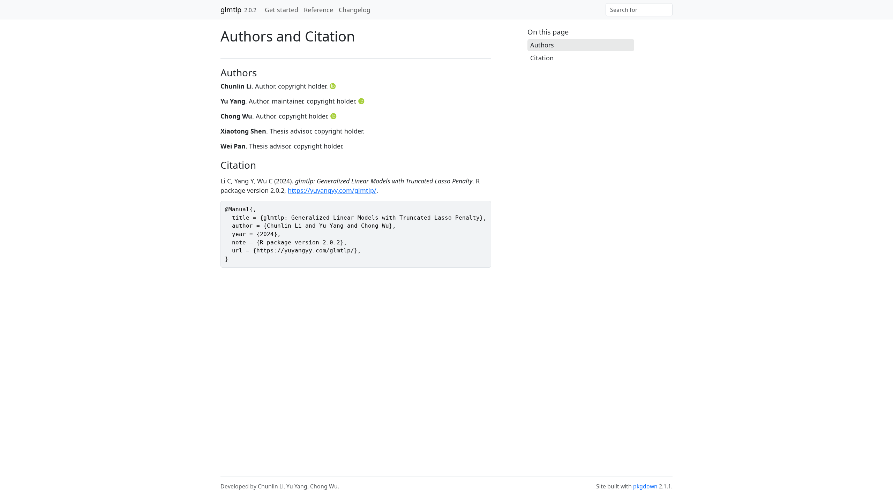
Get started (281, 10)
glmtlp (230, 9)
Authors (542, 45)
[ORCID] (333, 86)
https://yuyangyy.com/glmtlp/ (332, 190)
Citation (542, 58)
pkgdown (645, 486)
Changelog (354, 10)
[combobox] (639, 9)
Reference (318, 10)
